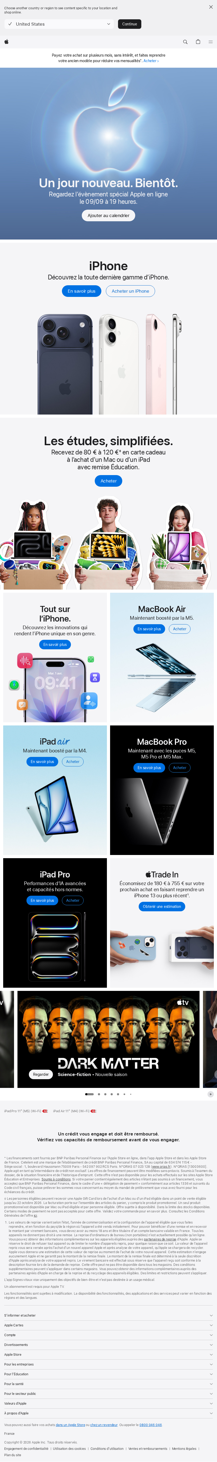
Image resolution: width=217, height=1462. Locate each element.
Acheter (149, 61)
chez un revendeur (103, 1425)
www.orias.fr (161, 1167)
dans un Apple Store (70, 1425)
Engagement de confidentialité (26, 1449)
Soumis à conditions (56, 1179)
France (9, 1434)
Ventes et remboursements (147, 1449)
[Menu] (210, 42)
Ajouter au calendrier (108, 215)
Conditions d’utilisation (107, 1449)
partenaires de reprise (160, 1239)
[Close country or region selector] (211, 6)
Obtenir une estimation (162, 906)
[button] (59, 24)
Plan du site (12, 1455)
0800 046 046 (150, 1425)
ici (35, 1215)
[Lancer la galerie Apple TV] (210, 1094)
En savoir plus (82, 291)
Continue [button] (129, 24)
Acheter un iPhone (130, 291)
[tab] (99, 1094)
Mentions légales (184, 1449)
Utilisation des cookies (69, 1449)
